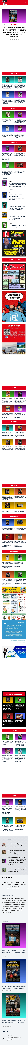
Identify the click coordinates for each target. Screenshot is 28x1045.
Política (10, 203)
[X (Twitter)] (9, 877)
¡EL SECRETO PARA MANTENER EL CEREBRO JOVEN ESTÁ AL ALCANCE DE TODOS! (7, 415)
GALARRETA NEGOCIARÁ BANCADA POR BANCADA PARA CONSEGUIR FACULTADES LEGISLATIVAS (7, 101)
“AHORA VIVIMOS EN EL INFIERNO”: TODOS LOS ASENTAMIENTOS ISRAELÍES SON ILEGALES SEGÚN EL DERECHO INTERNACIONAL (7, 172)
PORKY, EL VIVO (5, 511)
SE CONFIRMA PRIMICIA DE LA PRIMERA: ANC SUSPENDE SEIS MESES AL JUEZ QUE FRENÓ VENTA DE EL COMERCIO (7, 86)
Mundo (14, 25)
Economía (11, 192)
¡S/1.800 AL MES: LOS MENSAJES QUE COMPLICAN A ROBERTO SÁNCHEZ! (19, 706)
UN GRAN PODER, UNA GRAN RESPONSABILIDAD (20, 497)
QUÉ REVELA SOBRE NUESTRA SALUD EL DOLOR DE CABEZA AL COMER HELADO (19, 415)
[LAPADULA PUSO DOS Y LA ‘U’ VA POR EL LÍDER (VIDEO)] (4, 225)
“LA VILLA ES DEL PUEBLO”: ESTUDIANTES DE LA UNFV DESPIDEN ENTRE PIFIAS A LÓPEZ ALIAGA (19, 86)
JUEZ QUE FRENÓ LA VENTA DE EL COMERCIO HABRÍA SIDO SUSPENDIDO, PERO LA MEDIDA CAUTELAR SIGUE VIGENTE (7, 565)
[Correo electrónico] (11, 877)
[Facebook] (4, 877)
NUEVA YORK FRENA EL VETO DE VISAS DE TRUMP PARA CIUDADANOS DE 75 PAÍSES (19, 155)
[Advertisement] (14, 56)
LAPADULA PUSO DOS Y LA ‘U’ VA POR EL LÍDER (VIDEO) (7, 120)
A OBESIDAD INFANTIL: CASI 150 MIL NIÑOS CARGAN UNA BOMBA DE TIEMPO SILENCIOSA (7, 400)
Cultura (4, 884)
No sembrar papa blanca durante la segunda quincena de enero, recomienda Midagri (16, 852)
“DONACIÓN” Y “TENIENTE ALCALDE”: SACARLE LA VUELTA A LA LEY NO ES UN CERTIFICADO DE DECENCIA (8, 707)
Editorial (10, 884)
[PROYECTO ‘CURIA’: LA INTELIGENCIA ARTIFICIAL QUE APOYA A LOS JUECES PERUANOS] (4, 215)
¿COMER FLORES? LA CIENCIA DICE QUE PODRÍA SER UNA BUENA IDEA (20, 434)
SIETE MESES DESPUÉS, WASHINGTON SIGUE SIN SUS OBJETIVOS (19, 171)
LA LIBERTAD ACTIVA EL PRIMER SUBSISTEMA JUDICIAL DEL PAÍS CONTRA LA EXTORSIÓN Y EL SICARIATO (8, 544)
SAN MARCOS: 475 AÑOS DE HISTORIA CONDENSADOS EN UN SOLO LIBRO (7, 434)
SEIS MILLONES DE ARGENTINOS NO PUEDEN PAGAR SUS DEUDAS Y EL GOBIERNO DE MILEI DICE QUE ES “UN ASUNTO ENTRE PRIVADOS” (14, 32)
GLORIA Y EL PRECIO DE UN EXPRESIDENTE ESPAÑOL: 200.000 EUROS (8, 722)
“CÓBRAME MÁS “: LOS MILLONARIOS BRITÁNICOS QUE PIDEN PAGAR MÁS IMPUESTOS (20, 448)
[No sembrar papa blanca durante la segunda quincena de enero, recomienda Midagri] (4, 852)
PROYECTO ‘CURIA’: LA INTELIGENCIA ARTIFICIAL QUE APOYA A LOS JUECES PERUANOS (20, 529)
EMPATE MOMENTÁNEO (19, 511)
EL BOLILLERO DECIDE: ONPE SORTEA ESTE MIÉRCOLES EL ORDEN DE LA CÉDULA (20, 564)
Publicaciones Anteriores (14, 888)
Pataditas (23, 884)
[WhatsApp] (2, 877)
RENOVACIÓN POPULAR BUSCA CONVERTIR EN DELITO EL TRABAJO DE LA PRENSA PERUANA (19, 101)
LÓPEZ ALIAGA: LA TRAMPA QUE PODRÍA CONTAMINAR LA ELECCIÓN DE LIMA (7, 498)
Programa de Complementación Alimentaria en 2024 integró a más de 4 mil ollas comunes (16, 844)
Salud (22, 882)
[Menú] (25, 3)
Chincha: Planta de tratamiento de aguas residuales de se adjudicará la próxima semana (17, 869)
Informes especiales (14, 886)
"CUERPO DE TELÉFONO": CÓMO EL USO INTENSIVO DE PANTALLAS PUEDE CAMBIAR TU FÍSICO (20, 400)
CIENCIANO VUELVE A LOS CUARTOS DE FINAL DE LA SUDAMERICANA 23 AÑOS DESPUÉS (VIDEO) (19, 135)
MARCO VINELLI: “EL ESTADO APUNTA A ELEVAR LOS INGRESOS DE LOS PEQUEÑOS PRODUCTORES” (20, 544)
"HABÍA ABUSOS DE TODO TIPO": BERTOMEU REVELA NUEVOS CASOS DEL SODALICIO (7, 448)
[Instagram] (6, 877)
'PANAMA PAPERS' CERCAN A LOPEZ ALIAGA (19, 722)
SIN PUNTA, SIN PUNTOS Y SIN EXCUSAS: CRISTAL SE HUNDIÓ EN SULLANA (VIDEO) (8, 134)
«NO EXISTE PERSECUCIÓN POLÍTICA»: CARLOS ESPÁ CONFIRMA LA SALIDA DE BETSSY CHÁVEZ (7, 582)
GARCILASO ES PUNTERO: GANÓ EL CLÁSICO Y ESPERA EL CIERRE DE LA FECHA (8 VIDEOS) (20, 121)
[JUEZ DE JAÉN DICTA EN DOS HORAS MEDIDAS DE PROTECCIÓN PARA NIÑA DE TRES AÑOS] (4, 195)
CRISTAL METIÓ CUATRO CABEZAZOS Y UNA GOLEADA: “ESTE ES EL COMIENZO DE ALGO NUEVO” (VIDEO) (20, 758)
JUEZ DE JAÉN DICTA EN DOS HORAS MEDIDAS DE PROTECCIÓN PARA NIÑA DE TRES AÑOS (7, 529)
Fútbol (10, 223)
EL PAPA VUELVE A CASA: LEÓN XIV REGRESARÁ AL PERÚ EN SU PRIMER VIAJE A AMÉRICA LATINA (20, 581)
